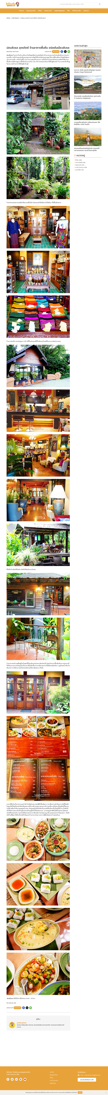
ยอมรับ (80, 1092)
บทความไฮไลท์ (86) (80, 162)
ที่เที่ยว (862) (78, 160)
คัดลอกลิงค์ (56, 51)
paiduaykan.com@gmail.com (92, 1075)
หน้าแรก (21, 11)
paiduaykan (21, 1023)
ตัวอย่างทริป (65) (79, 165)
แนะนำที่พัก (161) (79, 170)
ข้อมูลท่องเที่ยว (31, 11)
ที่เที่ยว (40, 11)
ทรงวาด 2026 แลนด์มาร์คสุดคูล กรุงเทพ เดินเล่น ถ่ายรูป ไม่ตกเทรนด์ (87, 71)
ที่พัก (68, 11)
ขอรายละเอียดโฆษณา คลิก (87, 1080)
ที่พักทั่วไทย (53, 1083)
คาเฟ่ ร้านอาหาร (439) (81, 167)
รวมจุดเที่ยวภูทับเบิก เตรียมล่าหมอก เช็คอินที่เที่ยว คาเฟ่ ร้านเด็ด (87, 123)
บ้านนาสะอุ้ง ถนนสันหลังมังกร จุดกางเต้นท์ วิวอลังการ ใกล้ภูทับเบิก (87, 97)
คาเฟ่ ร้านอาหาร (59, 11)
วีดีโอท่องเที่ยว (76, 11)
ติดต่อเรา (86, 11)
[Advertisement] (38, 32)
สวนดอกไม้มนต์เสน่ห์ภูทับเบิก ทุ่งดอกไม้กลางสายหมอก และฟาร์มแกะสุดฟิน (86, 149)
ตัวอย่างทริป (48, 11)
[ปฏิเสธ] (106, 1092)
